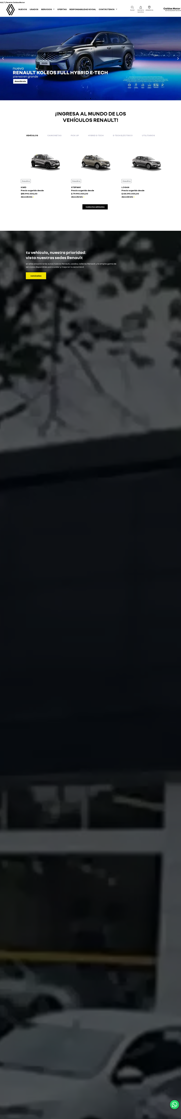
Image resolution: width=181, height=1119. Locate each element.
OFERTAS (62, 9)
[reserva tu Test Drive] (140, 7)
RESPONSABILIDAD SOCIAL (82, 9)
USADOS (34, 9)
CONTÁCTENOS (106, 9)
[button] (3, 58)
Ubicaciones (149, 10)
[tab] (32, 135)
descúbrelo (26, 196)
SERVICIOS (46, 9)
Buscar (132, 10)
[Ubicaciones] (149, 7)
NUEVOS (22, 9)
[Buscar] (132, 7)
